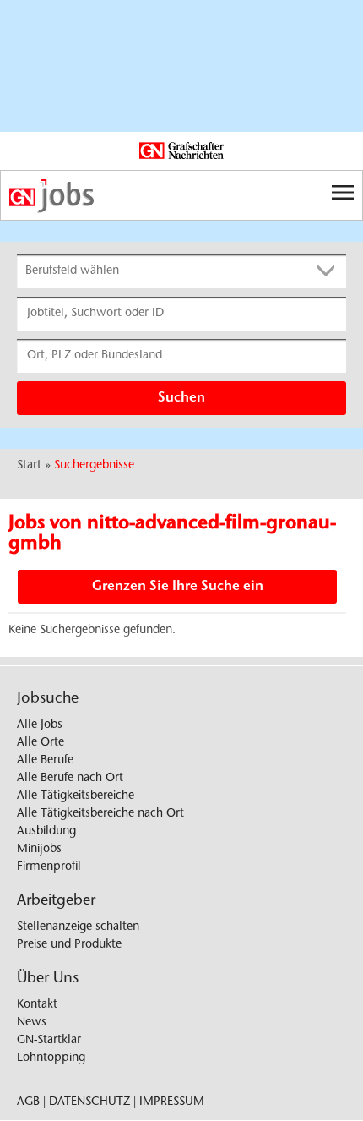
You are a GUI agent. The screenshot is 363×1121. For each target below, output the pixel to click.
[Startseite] (181, 196)
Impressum (171, 1102)
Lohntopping (51, 1058)
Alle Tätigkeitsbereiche (75, 796)
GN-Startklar (49, 1041)
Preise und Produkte (69, 945)
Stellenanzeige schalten (78, 927)
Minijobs (39, 850)
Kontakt (37, 1005)
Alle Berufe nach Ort (70, 779)
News (31, 1023)
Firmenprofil (49, 867)
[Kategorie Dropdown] (329, 271)
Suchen (181, 398)
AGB (28, 1102)
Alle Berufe (45, 761)
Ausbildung (46, 832)
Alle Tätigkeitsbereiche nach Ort (100, 814)
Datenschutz (89, 1102)
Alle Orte (40, 743)
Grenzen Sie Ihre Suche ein (177, 586)
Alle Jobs (39, 725)
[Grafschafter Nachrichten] (181, 151)
